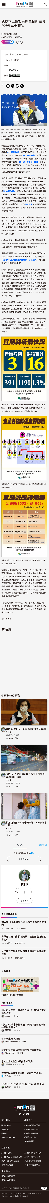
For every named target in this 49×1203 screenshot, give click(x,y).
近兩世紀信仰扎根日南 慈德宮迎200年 (21, 1072)
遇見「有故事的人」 (33, 1165)
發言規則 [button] (43, 845)
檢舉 (19, 42)
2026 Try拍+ (6, 1153)
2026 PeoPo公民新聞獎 (11, 1156)
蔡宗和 (8, 1030)
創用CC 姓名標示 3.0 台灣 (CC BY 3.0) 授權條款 (15, 75)
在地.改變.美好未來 (32, 1161)
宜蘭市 (25, 54)
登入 (32, 852)
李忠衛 (8, 732)
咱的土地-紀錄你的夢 (10, 1161)
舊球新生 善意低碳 (10, 1038)
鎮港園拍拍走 (10, 1064)
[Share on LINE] (17, 86)
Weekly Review (8, 1137)
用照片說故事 (7, 1165)
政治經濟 (14, 60)
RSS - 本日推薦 (8, 1180)
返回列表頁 (24, 859)
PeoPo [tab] (20, 845)
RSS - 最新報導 (8, 1176)
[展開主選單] (3, 4)
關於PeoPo (6, 1125)
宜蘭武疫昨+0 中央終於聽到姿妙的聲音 (26, 728)
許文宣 (8, 1076)
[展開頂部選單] (45, 4)
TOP (44, 1188)
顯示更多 (13, 70)
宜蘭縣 (18, 54)
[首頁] (24, 4)
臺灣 (12, 54)
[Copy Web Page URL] (22, 86)
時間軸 (4, 1133)
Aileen (7, 1016)
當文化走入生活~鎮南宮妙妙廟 (17, 1061)
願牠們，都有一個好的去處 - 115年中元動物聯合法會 (23, 1011)
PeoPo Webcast (11, 1042)
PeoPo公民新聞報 (32, 1125)
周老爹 (8, 1087)
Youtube (27, 1114)
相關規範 (5, 1129)
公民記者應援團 (31, 1133)
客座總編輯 (29, 1141)
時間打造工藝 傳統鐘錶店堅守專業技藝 (21, 1050)
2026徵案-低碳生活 (32, 1153)
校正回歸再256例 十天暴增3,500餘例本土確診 (26, 824)
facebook (20, 1114)
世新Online (9, 1053)
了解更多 (24, 901)
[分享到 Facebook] (8, 86)
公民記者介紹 (30, 1137)
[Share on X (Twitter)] (12, 86)
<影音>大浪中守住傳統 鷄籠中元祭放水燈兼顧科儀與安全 (23, 1026)
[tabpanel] (24, 852)
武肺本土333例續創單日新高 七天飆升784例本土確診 (25, 775)
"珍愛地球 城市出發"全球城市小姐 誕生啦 (22, 1084)
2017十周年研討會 (32, 1156)
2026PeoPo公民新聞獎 (12, 994)
